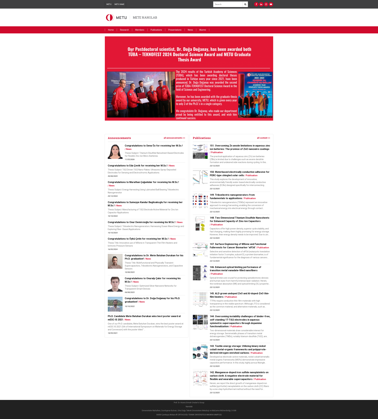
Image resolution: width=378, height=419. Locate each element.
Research (124, 30)
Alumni (202, 30)
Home (111, 30)
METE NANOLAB (145, 17)
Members (139, 30)
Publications (156, 30)
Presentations (174, 30)
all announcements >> (174, 138)
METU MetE (119, 4)
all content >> (263, 138)
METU (108, 4)
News (190, 30)
